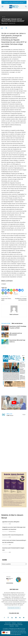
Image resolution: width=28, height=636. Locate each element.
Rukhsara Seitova (12, 531)
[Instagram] (17, 290)
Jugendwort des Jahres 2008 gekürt (10, 521)
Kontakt (16, 626)
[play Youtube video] (14, 403)
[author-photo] (14, 312)
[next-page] (5, 347)
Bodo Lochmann (5, 23)
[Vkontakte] (19, 290)
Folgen (23, 414)
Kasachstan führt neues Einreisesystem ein (12, 534)
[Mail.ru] (5, 293)
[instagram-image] (14, 430)
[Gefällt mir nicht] (6, 28)
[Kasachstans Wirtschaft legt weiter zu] (5, 341)
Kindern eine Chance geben (6, 299)
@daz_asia (9, 413)
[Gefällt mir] (2, 28)
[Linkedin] (8, 290)
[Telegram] (22, 290)
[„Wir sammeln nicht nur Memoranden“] (5, 334)
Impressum (19, 623)
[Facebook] (3, 290)
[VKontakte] (19, 617)
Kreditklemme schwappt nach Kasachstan (21, 299)
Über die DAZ (7, 623)
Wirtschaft (6, 9)
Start (2, 9)
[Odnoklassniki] (14, 290)
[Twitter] (5, 290)
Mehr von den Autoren (17, 323)
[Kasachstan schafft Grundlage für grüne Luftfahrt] (5, 327)
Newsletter (12, 626)
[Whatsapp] (11, 290)
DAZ (10, 523)
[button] (2, 6)
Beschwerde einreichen (14, 608)
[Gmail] (8, 293)
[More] (11, 293)
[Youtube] (23, 617)
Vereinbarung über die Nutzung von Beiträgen (13, 624)
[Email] (3, 293)
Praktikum (14, 623)
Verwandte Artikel (5, 323)
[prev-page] (2, 347)
